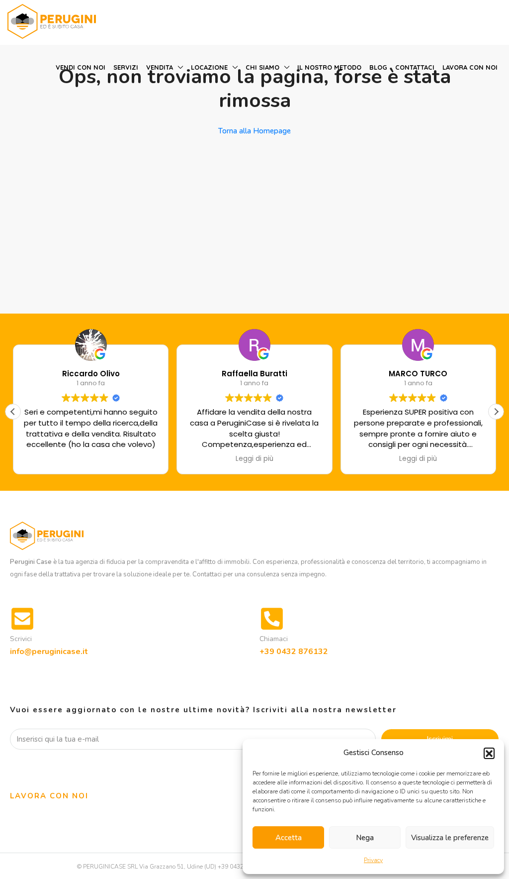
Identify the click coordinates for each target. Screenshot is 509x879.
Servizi (125, 67)
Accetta (288, 838)
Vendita (159, 67)
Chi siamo (262, 67)
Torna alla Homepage (254, 131)
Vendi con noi (80, 67)
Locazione (209, 67)
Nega (365, 838)
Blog (378, 67)
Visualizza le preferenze (450, 838)
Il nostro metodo (329, 67)
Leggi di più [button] (254, 458)
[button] (489, 753)
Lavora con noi (470, 67)
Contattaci (414, 67)
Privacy (373, 860)
